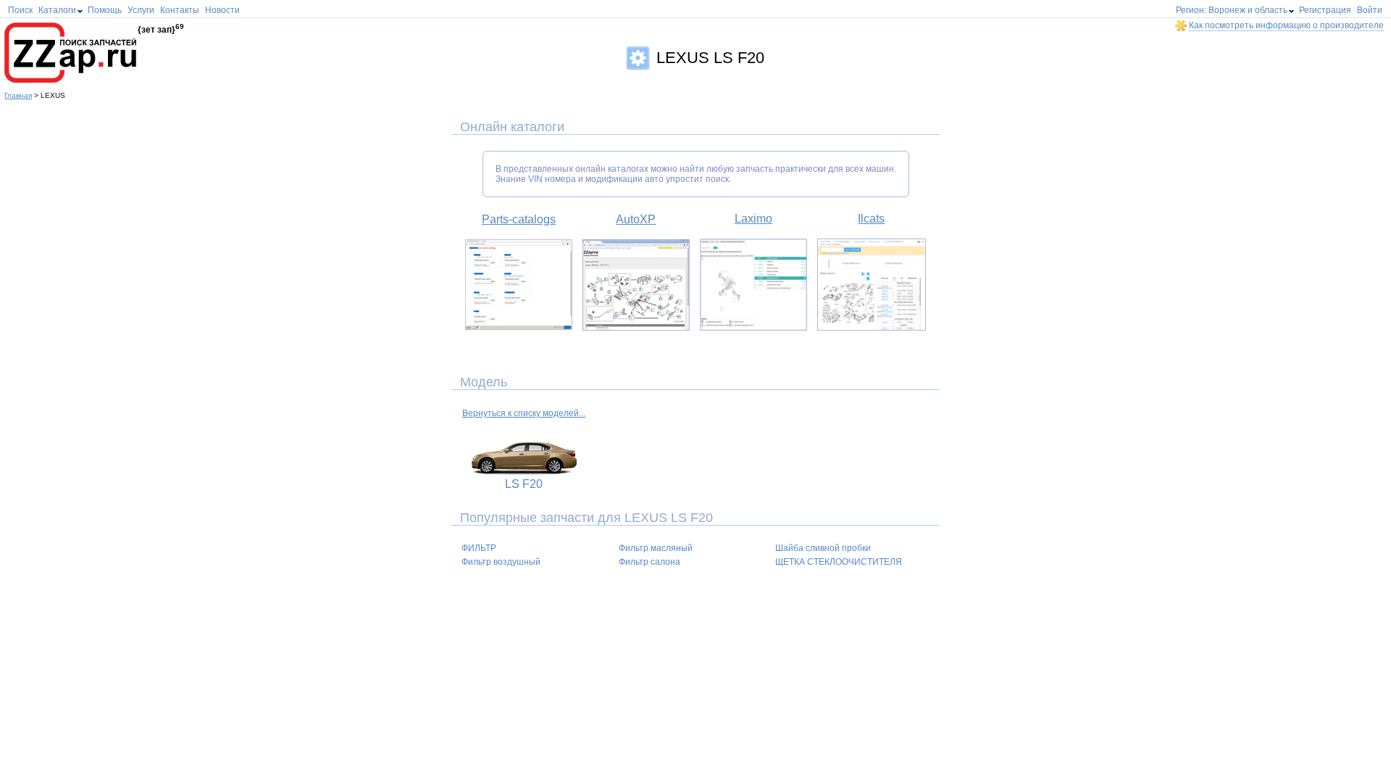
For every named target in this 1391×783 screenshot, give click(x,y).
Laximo (753, 218)
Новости (222, 10)
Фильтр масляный (656, 548)
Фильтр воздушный (500, 562)
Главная (18, 95)
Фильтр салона (649, 562)
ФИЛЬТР (478, 548)
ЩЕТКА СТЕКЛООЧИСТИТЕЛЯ (838, 562)
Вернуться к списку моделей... (523, 413)
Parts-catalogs (519, 219)
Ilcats (871, 218)
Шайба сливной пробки (823, 548)
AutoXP (636, 219)
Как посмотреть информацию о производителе (1286, 25)
